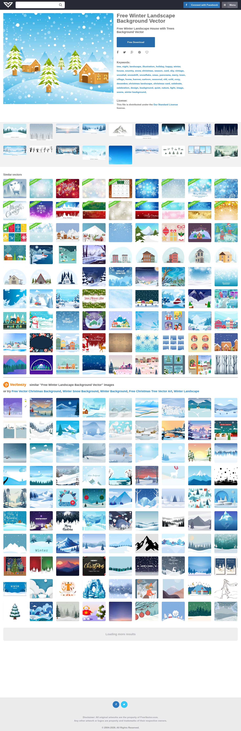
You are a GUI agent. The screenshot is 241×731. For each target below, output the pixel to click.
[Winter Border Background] (41, 342)
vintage (179, 70)
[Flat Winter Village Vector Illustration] (67, 232)
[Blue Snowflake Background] (226, 188)
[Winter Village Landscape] (14, 320)
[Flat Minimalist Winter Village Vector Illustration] (14, 254)
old (165, 79)
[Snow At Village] (67, 254)
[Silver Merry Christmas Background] (120, 210)
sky (172, 70)
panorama (165, 75)
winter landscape (186, 391)
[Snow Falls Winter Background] (120, 232)
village (120, 79)
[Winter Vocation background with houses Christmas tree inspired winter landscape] (67, 150)
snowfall (121, 75)
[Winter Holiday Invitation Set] (173, 320)
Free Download (135, 42)
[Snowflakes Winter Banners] (173, 210)
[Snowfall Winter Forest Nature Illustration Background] (226, 364)
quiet (157, 87)
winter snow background (81, 391)
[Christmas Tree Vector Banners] (67, 210)
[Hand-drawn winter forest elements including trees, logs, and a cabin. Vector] (173, 151)
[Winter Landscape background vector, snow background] (41, 132)
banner (137, 79)
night (125, 66)
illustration (148, 66)
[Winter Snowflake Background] (173, 188)
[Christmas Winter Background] (41, 320)
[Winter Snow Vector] (147, 320)
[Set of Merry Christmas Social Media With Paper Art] (173, 364)
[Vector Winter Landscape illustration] (120, 254)
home (128, 79)
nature (165, 87)
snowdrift (133, 75)
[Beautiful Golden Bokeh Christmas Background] (226, 210)
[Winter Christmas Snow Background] (199, 276)
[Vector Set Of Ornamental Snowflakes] (120, 342)
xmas (155, 75)
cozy (177, 79)
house (120, 70)
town (182, 75)
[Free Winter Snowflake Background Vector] (226, 276)
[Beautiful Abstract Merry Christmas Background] (94, 188)
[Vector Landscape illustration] (67, 276)
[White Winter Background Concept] (67, 298)
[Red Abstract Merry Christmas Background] (67, 188)
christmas (147, 70)
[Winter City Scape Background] (226, 320)
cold (170, 79)
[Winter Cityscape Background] (67, 342)
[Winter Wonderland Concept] (14, 342)
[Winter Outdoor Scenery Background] (94, 254)
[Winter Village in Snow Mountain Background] (120, 276)
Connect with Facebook (204, 5)
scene (120, 92)
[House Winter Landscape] (199, 232)
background (146, 87)
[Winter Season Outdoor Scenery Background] (199, 364)
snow (138, 70)
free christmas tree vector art (150, 391)
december (122, 83)
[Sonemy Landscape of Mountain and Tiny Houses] (199, 298)
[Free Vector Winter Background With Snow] (120, 298)
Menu (233, 5)
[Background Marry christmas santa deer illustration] (94, 342)
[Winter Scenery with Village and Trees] (120, 364)
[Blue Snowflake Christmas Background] (147, 188)
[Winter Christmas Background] (94, 320)
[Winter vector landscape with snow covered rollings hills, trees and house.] (41, 453)
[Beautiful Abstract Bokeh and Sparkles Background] (41, 188)
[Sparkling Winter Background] (41, 210)
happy (168, 66)
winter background (135, 92)
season (158, 70)
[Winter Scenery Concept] (147, 364)
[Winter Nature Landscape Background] (199, 320)
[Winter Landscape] (120, 320)
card (166, 70)
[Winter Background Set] (173, 342)
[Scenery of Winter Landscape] (41, 254)
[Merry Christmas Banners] (94, 210)
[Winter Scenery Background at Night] (147, 276)
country (129, 70)
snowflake (145, 75)
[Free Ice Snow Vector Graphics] (147, 342)
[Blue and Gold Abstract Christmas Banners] (199, 210)
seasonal (157, 79)
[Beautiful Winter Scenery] (173, 276)
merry (175, 75)
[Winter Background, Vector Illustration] (94, 298)
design (134, 87)
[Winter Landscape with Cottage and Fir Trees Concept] (173, 298)
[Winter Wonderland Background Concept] (94, 276)
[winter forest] (14, 364)
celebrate (176, 83)
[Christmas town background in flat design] (67, 364)
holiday (160, 66)
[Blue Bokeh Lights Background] (41, 232)
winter (177, 66)
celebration (123, 87)
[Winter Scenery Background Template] (41, 298)
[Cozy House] (199, 342)
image (180, 87)
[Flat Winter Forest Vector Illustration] (147, 232)
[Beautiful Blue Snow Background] (94, 364)
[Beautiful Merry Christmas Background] (14, 210)
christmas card (161, 83)
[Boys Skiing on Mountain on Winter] (226, 232)
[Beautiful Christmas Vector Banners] (147, 210)
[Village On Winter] (147, 298)
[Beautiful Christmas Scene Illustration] (14, 188)
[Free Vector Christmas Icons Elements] (173, 232)
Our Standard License (165, 104)
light (172, 87)
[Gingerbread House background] (226, 342)
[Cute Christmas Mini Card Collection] (14, 232)
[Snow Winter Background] (67, 320)
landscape (135, 66)
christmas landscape (140, 83)
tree (119, 66)
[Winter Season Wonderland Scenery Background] (226, 298)
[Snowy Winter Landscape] (14, 298)
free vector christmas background (36, 391)
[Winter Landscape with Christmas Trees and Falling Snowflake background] (147, 131)
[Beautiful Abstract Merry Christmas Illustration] (199, 188)
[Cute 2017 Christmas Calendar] (120, 188)
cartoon (146, 79)
